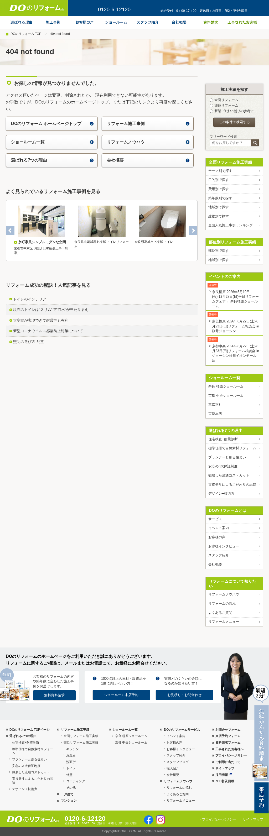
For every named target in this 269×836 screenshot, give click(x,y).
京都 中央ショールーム (226, 396)
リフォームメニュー (223, 622)
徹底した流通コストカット (228, 475)
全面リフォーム (226, 100)
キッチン (72, 749)
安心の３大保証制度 (26, 766)
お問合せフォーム (228, 730)
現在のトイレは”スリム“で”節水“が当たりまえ (50, 309)
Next (193, 230)
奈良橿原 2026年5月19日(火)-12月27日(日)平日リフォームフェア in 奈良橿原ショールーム (235, 299)
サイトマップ (224, 768)
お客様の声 (216, 537)
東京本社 (215, 404)
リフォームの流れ (222, 603)
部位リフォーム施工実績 (81, 742)
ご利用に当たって (228, 762)
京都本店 (215, 414)
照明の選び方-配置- (29, 341)
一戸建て (67, 794)
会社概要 (115, 160)
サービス (215, 519)
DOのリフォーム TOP (26, 34)
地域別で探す (218, 207)
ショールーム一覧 (28, 142)
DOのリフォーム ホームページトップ (46, 123)
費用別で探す (218, 189)
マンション (69, 800)
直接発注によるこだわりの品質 (232, 485)
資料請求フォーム (228, 742)
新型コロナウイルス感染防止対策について (48, 331)
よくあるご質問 (220, 613)
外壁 (69, 775)
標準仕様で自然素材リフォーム (232, 448)
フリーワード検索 (223, 137)
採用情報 (221, 775)
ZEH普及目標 (224, 781)
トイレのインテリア (29, 299)
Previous (10, 230)
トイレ (71, 768)
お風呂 (71, 755)
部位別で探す (218, 251)
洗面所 (71, 762)
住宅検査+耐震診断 (223, 439)
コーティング (75, 781)
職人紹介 (173, 768)
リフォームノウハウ (126, 142)
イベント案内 (218, 528)
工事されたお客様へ (229, 749)
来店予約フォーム (228, 736)
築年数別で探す (220, 198)
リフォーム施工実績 (75, 730)
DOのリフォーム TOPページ (29, 730)
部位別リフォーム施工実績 (232, 242)
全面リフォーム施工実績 (230, 162)
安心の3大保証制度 (222, 466)
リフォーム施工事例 (126, 123)
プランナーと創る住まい (227, 457)
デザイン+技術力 (221, 493)
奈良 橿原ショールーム (226, 386)
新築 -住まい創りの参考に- (234, 111)
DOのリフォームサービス (182, 730)
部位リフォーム (226, 105)
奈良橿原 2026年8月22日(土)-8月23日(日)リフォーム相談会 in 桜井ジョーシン (235, 326)
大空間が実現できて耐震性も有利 (40, 320)
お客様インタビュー (223, 546)
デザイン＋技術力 (24, 789)
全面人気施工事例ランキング (230, 225)
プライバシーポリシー (231, 755)
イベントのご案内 (224, 276)
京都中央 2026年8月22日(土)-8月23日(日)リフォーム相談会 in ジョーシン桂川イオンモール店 (235, 353)
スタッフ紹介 (218, 555)
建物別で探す (218, 216)
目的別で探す (218, 180)
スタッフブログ (178, 762)
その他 (71, 788)
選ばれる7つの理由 (29, 160)
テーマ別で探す (220, 171)
